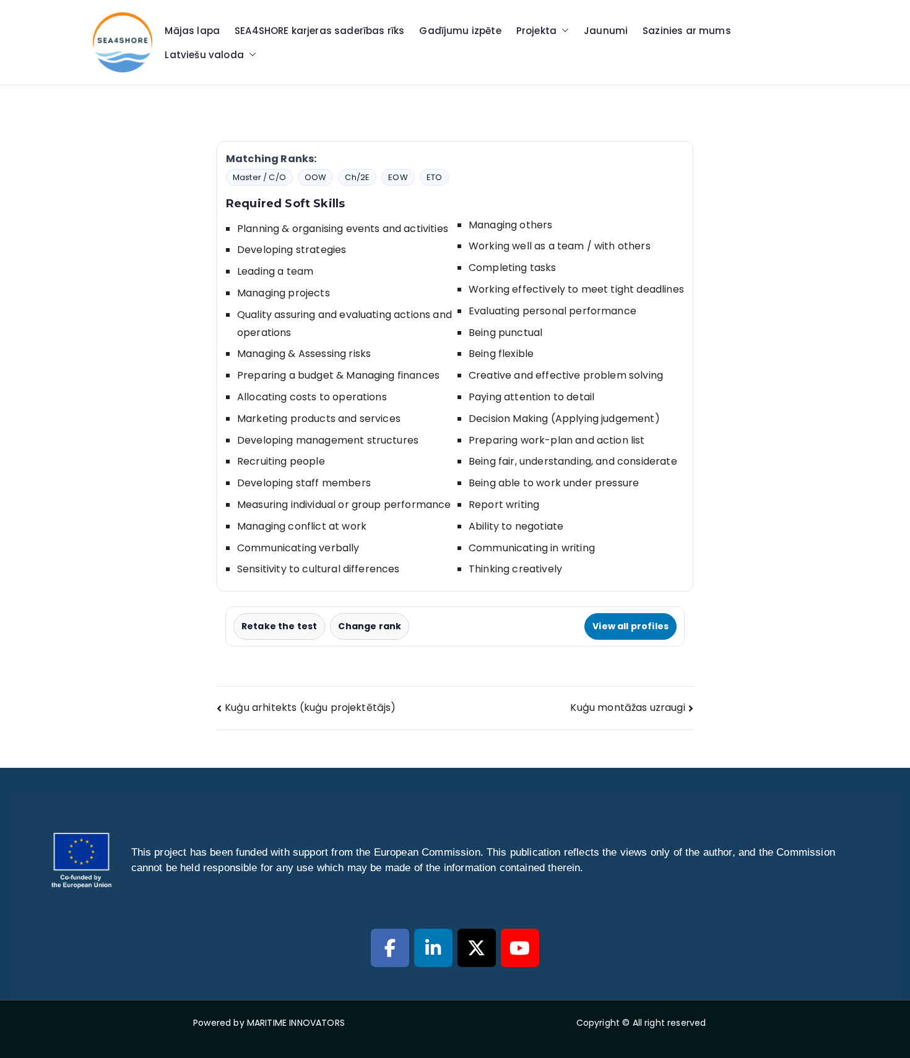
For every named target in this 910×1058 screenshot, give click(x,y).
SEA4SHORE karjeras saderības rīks (319, 30)
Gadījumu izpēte (460, 30)
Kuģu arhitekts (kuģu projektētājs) (310, 707)
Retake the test (279, 626)
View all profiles (630, 626)
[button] (563, 30)
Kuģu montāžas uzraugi (627, 707)
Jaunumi (606, 30)
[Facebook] (390, 948)
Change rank (369, 626)
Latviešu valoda (204, 54)
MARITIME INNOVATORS (296, 1023)
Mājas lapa (192, 30)
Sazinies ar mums (687, 30)
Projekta (536, 30)
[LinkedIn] (433, 948)
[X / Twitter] (476, 948)
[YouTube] (520, 948)
